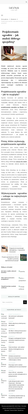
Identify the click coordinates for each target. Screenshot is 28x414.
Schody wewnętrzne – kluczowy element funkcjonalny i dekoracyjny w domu (18, 358)
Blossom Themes (9, 410)
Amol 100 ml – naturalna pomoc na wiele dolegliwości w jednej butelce (18, 374)
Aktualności (12, 354)
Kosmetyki (11, 314)
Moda (10, 345)
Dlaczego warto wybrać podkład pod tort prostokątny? (18, 366)
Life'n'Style (18, 406)
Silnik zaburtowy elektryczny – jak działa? (17, 324)
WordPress (20, 410)
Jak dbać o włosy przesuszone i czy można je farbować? (17, 332)
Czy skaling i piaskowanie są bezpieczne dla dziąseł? (17, 396)
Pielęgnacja (17, 314)
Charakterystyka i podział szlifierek (8, 287)
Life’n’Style (14, 7)
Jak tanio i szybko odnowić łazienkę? (8, 271)
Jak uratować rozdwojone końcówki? (16, 317)
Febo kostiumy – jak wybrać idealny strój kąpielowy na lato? (16, 349)
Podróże (11, 321)
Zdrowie (11, 370)
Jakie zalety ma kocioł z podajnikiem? (7, 278)
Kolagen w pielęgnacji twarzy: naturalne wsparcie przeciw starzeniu (17, 340)
